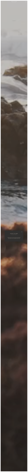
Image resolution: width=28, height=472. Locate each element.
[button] (21, 231)
